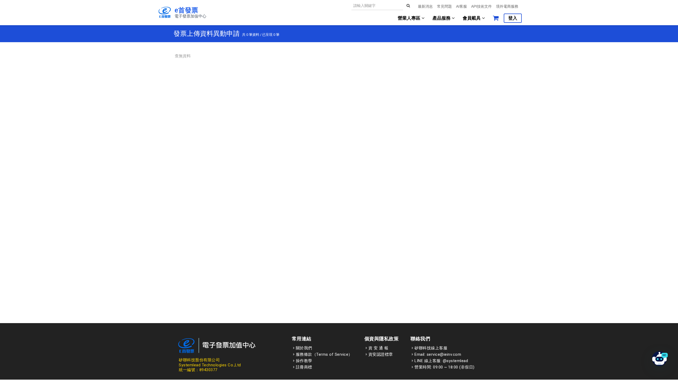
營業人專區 (410, 18)
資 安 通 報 (377, 348)
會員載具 (472, 18)
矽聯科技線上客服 (430, 348)
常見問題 (444, 6)
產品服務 (442, 18)
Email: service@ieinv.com (437, 354)
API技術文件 (481, 6)
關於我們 (303, 348)
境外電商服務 (507, 6)
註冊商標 (303, 367)
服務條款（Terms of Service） (324, 354)
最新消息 (425, 6)
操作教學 (303, 360)
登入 (512, 18)
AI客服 (461, 6)
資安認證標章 (380, 354)
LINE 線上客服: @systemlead (440, 360)
